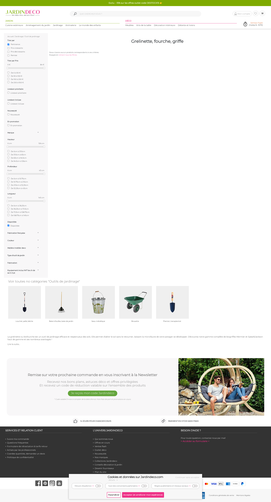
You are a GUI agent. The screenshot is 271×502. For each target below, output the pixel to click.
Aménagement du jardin (38, 25)
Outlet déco (100, 450)
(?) (93, 486)
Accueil (10, 36)
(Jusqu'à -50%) (256, 24)
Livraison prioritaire (18, 93)
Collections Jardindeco (106, 461)
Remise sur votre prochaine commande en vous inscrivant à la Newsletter (92, 375)
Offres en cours (102, 442)
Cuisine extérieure (14, 25)
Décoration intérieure (164, 25)
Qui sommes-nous (104, 439)
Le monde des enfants (90, 25)
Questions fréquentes (17, 442)
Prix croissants (17, 48)
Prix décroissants (18, 52)
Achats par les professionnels (21, 450)
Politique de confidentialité (20, 457)
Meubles (129, 25)
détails (112, 480)
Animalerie (70, 25)
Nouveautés (100, 453)
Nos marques (101, 457)
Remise (14, 55)
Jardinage (58, 25)
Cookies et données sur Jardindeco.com (135, 477)
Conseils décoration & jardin (108, 464)
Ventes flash (100, 446)
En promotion (16, 125)
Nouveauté (15, 115)
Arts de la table (143, 25)
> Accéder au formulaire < (195, 441)
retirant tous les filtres (68, 55)
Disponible (14, 226)
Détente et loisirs (186, 25)
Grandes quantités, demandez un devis (26, 453)
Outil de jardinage (32, 36)
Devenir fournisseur (104, 468)
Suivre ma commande (18, 439)
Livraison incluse (17, 104)
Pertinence (15, 44)
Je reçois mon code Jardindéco (92, 393)
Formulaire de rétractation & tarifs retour (27, 446)
